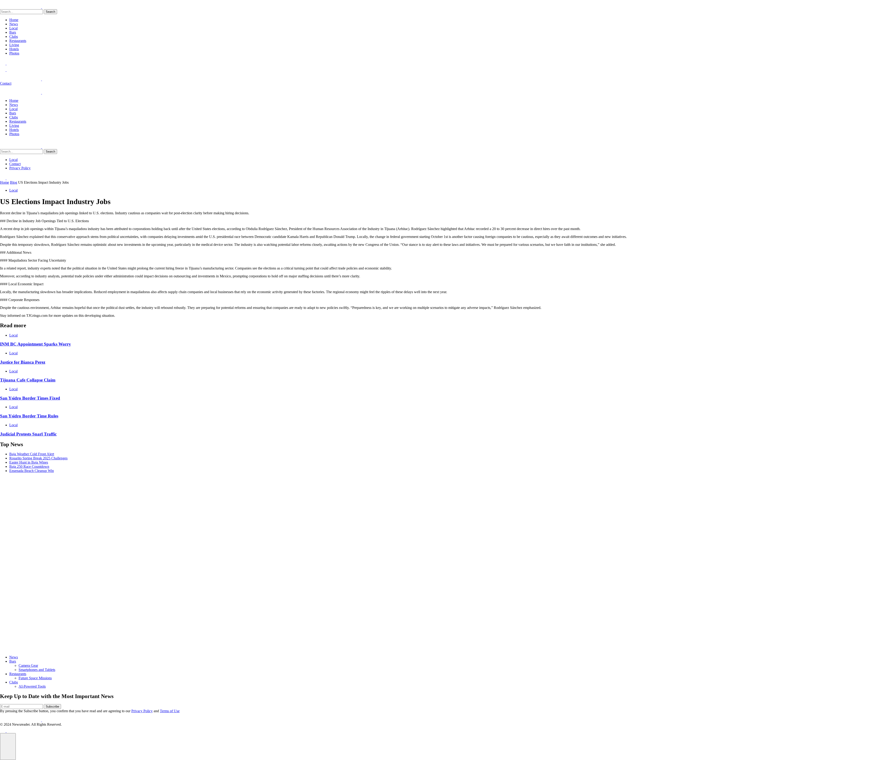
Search (50, 11)
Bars (12, 32)
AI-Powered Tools (32, 686)
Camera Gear (28, 665)
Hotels (14, 49)
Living (14, 45)
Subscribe (52, 706)
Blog (13, 182)
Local (13, 28)
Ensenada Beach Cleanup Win (31, 471)
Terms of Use (170, 711)
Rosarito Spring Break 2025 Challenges (38, 458)
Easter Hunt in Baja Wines (28, 462)
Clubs (13, 36)
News (13, 24)
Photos (14, 53)
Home (13, 20)
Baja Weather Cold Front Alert (31, 454)
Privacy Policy (20, 168)
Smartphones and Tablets (37, 670)
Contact (5, 83)
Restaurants (17, 41)
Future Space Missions (35, 678)
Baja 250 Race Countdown (29, 466)
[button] (8, 746)
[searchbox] (21, 11)
